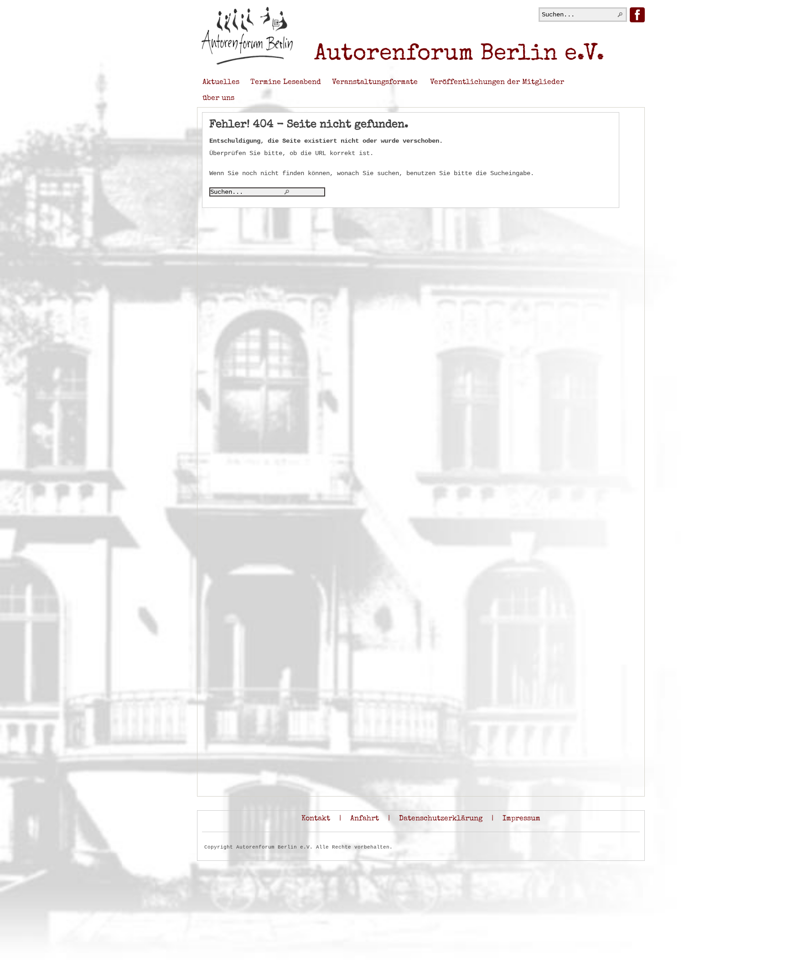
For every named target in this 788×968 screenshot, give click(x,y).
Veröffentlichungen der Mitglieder (497, 82)
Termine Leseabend (285, 82)
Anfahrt (364, 819)
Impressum (521, 819)
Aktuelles (220, 82)
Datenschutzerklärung (440, 819)
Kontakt (315, 819)
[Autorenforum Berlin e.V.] (247, 63)
